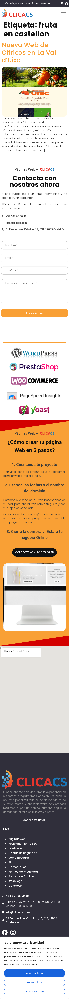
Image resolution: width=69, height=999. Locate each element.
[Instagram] (13, 932)
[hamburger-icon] (63, 13)
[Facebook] (5, 932)
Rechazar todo (34, 991)
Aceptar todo (34, 973)
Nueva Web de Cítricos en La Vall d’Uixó (30, 52)
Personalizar (34, 982)
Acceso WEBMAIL (34, 820)
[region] (34, 968)
